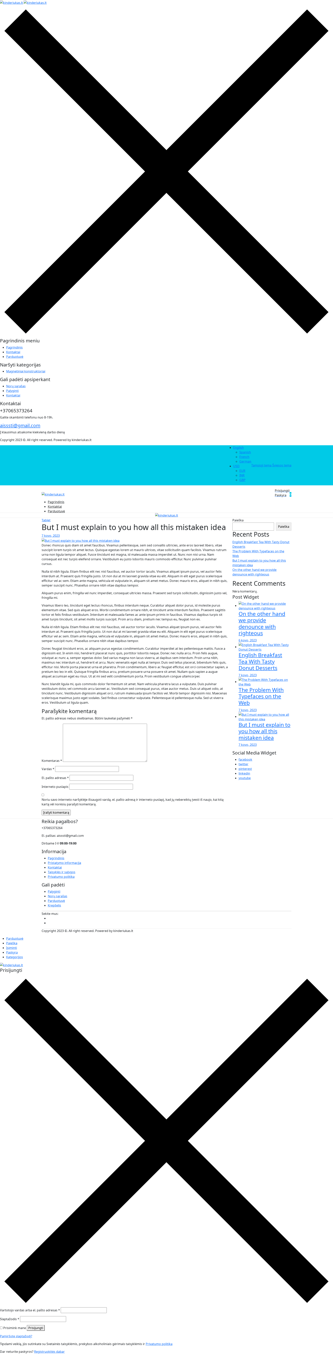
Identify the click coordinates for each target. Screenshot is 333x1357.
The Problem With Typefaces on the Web (261, 696)
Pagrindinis (14, 347)
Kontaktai (13, 352)
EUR (242, 471)
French (244, 457)
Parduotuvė (14, 357)
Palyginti (12, 391)
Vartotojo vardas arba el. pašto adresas (30, 1310)
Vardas (48, 769)
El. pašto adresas (55, 778)
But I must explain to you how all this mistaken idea (264, 731)
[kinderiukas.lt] (23, 2)
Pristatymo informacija (64, 863)
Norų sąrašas (16, 386)
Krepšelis (54, 905)
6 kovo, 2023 (248, 640)
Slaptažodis (9, 1319)
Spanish (245, 452)
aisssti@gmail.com (20, 425)
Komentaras (52, 761)
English (238, 447)
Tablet (46, 520)
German (245, 461)
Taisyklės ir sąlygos (61, 872)
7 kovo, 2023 (51, 536)
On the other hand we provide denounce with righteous (262, 623)
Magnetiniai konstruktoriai (25, 371)
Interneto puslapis (55, 787)
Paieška (238, 520)
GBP (242, 480)
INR (242, 475)
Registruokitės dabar (49, 1351)
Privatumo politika (61, 877)
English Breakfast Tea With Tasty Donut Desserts (260, 661)
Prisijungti (35, 1328)
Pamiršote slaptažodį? (16, 1336)
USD (236, 466)
